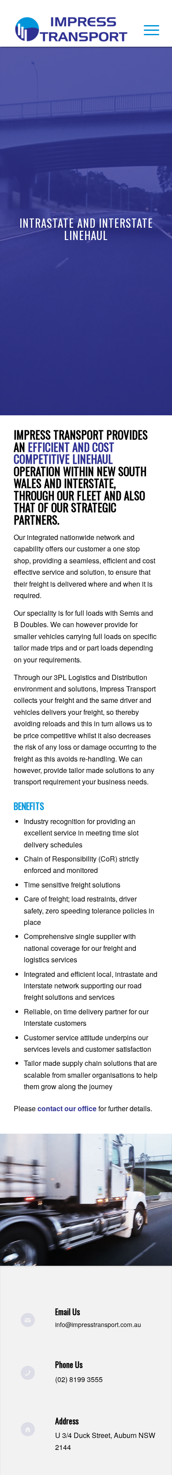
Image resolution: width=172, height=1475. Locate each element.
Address (67, 1421)
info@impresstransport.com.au (98, 1324)
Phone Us (68, 1364)
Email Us (67, 1311)
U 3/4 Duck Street (82, 1435)
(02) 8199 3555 (79, 1379)
